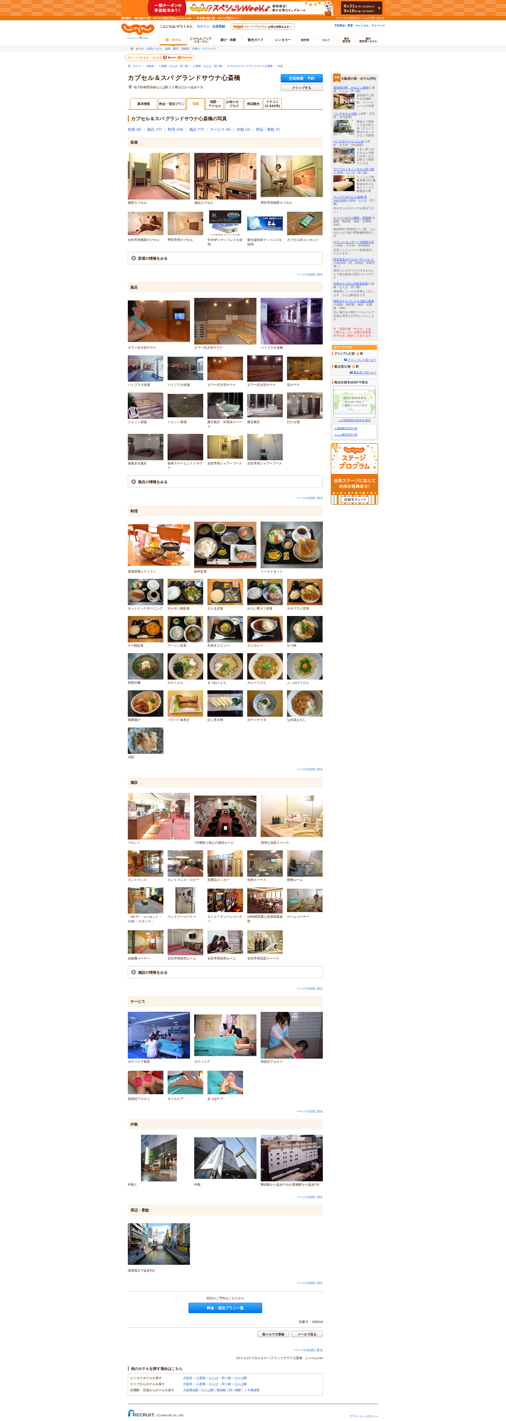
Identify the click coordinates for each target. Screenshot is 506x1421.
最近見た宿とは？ (365, 372)
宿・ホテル (134, 66)
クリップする (301, 88)
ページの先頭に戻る (310, 274)
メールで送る (307, 1334)
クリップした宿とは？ (362, 359)
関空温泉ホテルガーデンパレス (353, 259)
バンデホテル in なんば (348, 141)
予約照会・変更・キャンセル (351, 25)
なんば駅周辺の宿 (345, 434)
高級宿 (185, 48)
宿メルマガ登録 (273, 1334)
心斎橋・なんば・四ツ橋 (173, 66)
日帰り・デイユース (204, 48)
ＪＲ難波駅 (252, 1390)
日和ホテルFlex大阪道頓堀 (350, 283)
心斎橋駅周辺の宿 (345, 428)
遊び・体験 (228, 40)
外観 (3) (243, 129)
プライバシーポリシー (363, 1416)
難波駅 (221, 1390)
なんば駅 (241, 1378)
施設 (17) (196, 129)
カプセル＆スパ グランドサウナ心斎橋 (250, 66)
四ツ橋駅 (235, 1390)
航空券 (305, 39)
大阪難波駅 (191, 1390)
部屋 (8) (134, 129)
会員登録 (218, 26)
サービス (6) (220, 129)
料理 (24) (175, 129)
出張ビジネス (154, 48)
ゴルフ (326, 39)
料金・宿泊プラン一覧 (225, 1308)
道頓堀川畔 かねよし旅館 (350, 87)
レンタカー (283, 40)
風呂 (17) (154, 129)
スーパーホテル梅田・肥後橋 (352, 217)
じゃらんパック (201, 39)
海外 (347, 40)
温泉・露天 (171, 48)
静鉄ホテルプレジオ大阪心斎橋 (353, 301)
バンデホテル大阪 (345, 113)
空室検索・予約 (302, 78)
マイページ (378, 25)
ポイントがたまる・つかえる (145, 57)
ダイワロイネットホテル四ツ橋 (353, 169)
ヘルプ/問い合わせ (374, 18)
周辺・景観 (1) (268, 129)
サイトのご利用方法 (348, 18)
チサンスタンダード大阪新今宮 (353, 242)
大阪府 (150, 66)
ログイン (203, 26)
